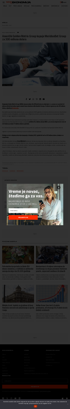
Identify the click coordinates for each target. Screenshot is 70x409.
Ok (35, 406)
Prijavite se (23, 217)
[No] (68, 404)
